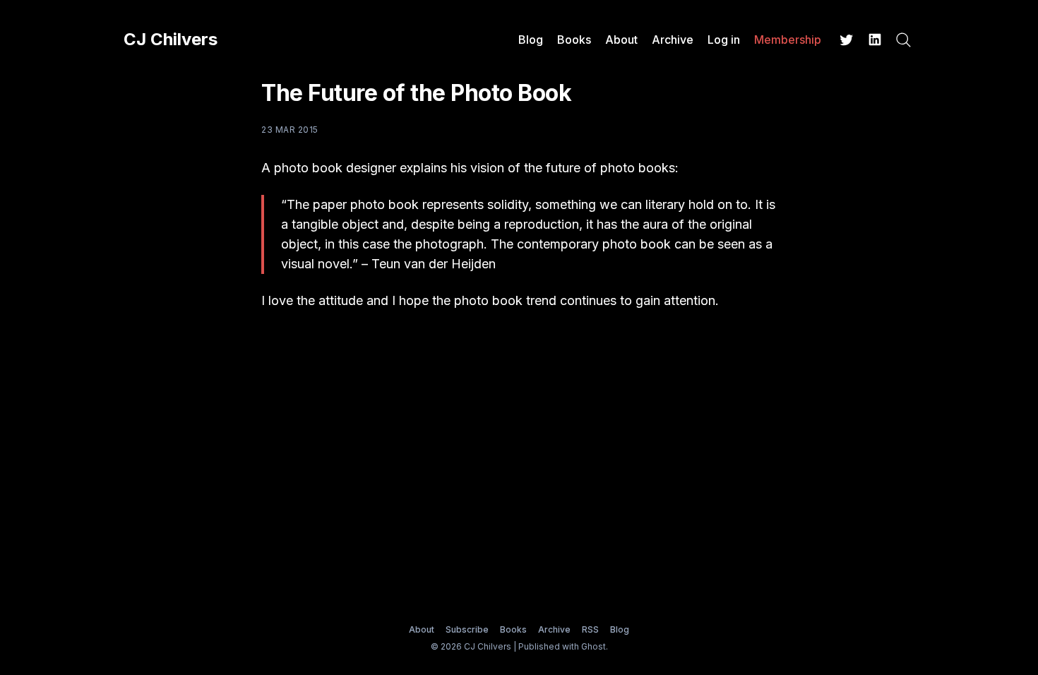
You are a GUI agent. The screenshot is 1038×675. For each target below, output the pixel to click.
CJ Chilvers (170, 39)
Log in (724, 39)
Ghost (593, 646)
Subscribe (467, 629)
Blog (530, 39)
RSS (590, 629)
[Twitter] (846, 39)
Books (574, 39)
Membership (787, 39)
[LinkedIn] (875, 39)
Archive (672, 39)
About (621, 39)
